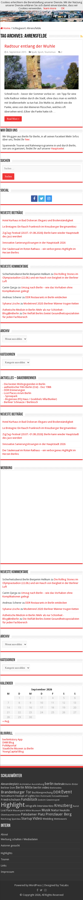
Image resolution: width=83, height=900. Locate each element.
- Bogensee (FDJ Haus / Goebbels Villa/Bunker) (29, 399)
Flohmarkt (45, 796)
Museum (36, 810)
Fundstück (29, 799)
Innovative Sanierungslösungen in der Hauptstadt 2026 (33, 242)
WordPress (35, 885)
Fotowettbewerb (60, 796)
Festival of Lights (25, 795)
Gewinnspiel (52, 799)
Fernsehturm (8, 796)
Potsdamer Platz (33, 814)
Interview (42, 805)
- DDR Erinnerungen (13, 390)
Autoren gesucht (10, 845)
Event (66, 791)
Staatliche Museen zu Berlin (18, 748)
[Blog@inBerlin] (41, 11)
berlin (49, 784)
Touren (5, 859)
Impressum (7, 871)
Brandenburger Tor (16, 792)
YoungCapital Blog (13, 751)
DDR (57, 792)
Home (6, 28)
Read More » (13, 118)
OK (62, 8)
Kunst (76, 806)
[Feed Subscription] (81, 36)
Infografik (30, 806)
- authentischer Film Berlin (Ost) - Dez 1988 (26, 387)
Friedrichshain (10, 799)
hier (27, 139)
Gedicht (42, 800)
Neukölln (65, 810)
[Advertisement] (41, 513)
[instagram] (49, 198)
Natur (55, 810)
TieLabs (63, 885)
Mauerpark (19, 810)
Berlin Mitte (24, 787)
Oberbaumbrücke (10, 814)
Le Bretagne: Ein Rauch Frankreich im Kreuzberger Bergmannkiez (39, 226)
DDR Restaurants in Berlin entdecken (46, 297)
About (4, 834)
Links (3, 865)
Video (37, 818)
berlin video (41, 787)
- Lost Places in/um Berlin (16, 393)
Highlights (6, 853)
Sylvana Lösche (11, 303)
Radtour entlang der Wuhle (29, 46)
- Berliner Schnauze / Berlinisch (20, 402)
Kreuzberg (63, 805)
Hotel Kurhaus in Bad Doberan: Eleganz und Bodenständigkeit (37, 220)
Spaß (33, 52)
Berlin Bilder (71, 784)
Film (37, 796)
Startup (26, 818)
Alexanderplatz (10, 784)
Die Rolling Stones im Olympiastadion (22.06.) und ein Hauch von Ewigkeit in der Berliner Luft (40, 277)
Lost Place (6, 810)
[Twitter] (41, 198)
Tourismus (50, 52)
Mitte (28, 810)
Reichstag (6, 819)
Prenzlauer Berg (59, 814)
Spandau (16, 819)
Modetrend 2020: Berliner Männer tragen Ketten (51, 303)
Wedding (48, 818)
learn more (50, 8)
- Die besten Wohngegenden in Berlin (23, 384)
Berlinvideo (56, 788)
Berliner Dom (8, 787)
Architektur (25, 784)
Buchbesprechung (42, 792)
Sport (40, 52)
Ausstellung (38, 784)
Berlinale (59, 784)
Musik (46, 810)
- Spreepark (9, 396)
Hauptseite (57, 148)
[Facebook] (34, 198)
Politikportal (9, 745)
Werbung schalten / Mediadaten (19, 839)
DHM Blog (8, 742)
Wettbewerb (60, 818)
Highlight (13, 804)
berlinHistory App (12, 739)
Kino (51, 805)
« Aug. (6, 721)
